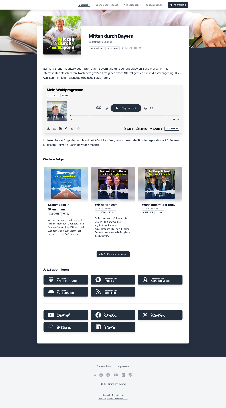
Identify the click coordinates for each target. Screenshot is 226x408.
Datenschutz (104, 366)
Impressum (123, 366)
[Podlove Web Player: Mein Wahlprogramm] (113, 115)
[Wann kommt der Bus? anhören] (160, 184)
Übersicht (84, 5)
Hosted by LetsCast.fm (113, 395)
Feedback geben (153, 5)
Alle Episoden (131, 5)
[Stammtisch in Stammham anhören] (66, 184)
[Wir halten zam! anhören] (113, 184)
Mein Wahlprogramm (65, 90)
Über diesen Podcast (106, 5)
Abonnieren (180, 4)
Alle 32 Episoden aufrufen (113, 254)
